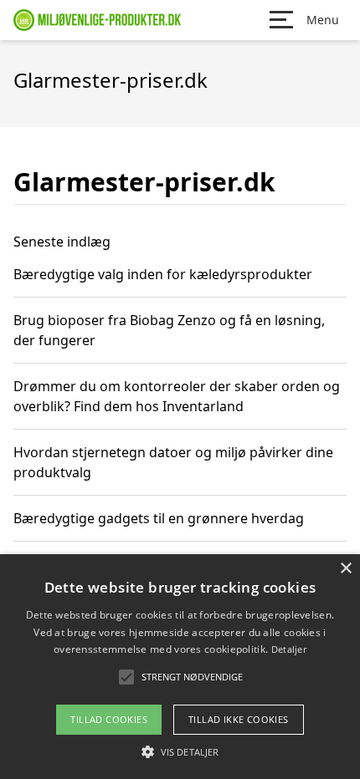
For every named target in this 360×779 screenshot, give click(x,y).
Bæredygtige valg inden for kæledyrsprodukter (162, 274)
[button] (180, 751)
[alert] (180, 666)
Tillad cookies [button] (108, 719)
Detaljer (288, 649)
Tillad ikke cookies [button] (238, 719)
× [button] (345, 569)
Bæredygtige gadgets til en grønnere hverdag (158, 518)
